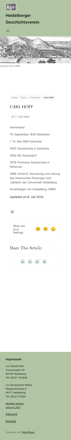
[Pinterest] (44, 261)
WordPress (28, 432)
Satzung (11, 414)
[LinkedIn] (37, 261)
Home (15, 97)
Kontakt (11, 421)
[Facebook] (23, 261)
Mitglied (10, 403)
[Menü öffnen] (8, 31)
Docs (24, 97)
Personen (35, 97)
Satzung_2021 (13, 407)
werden (19, 403)
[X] (30, 261)
